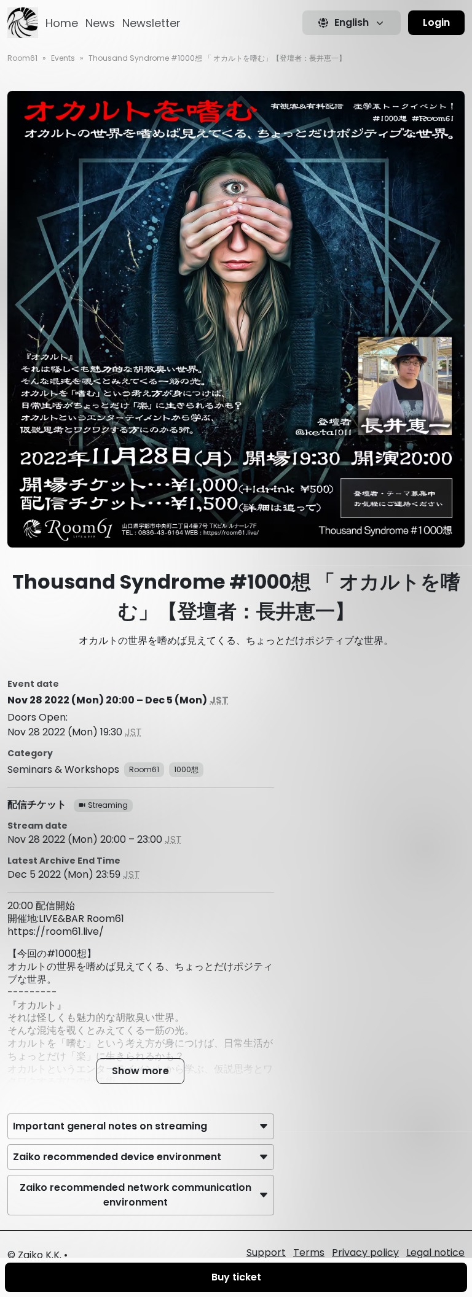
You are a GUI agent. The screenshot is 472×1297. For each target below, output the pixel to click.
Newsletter (151, 23)
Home (61, 23)
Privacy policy (365, 1252)
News (100, 23)
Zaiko (30, 1255)
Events (63, 58)
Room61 (22, 58)
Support (266, 1252)
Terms (308, 1252)
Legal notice (435, 1252)
